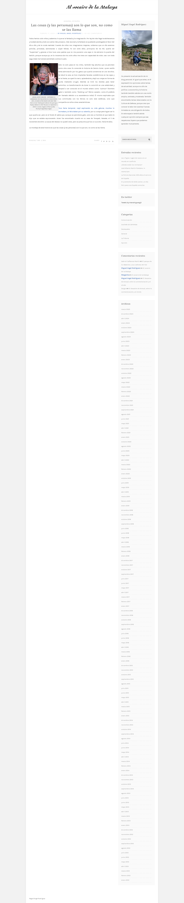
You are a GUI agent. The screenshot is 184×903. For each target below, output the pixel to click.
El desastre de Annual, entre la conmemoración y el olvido (136, 281)
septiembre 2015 (127, 679)
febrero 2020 (126, 469)
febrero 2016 (125, 656)
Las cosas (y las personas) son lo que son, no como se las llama (72, 27)
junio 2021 (125, 419)
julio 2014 (125, 743)
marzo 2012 (125, 871)
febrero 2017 (125, 601)
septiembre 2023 (127, 332)
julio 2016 (125, 633)
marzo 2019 (125, 496)
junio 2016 (125, 638)
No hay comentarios (93, 33)
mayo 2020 (125, 455)
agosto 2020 (126, 446)
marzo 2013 (125, 816)
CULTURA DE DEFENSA (129, 225)
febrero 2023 (126, 355)
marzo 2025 (125, 309)
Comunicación (126, 220)
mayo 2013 (125, 807)
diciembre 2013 (127, 775)
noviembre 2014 (127, 725)
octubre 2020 (126, 442)
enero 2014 (125, 770)
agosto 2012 (125, 848)
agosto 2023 (126, 337)
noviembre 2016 (127, 615)
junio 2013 (125, 802)
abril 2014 (125, 757)
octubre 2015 (126, 675)
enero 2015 (125, 716)
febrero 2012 (125, 875)
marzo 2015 (125, 707)
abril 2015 (125, 702)
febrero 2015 (125, 711)
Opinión (76, 21)
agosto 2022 (126, 378)
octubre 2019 (126, 478)
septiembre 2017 (127, 574)
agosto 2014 (125, 738)
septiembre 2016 (127, 624)
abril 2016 (125, 647)
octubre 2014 (126, 729)
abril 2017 (125, 592)
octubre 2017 (126, 570)
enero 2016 (125, 661)
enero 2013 (125, 825)
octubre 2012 (126, 839)
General (68, 21)
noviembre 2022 (127, 369)
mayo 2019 (125, 487)
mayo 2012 (125, 862)
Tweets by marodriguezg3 (131, 203)
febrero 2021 (125, 433)
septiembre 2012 (127, 843)
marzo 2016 (125, 652)
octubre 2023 (126, 328)
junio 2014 (125, 748)
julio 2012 (125, 853)
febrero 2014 (125, 766)
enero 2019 (125, 506)
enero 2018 (125, 556)
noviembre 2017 (127, 565)
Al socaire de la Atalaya (140, 275)
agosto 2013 (125, 793)
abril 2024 (125, 318)
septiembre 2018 (127, 524)
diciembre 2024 (127, 314)
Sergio (123, 288)
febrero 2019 (125, 501)
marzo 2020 (125, 465)
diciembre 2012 (127, 830)
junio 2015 (125, 693)
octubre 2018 (126, 519)
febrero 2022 (126, 391)
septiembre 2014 (127, 734)
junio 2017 (125, 583)
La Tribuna (125, 238)
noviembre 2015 (127, 670)
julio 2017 (124, 579)
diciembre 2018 (127, 510)
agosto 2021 (125, 414)
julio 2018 (125, 528)
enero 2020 (125, 474)
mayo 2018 (125, 538)
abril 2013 (125, 812)
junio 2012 (125, 857)
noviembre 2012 (127, 834)
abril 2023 (125, 346)
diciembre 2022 (127, 364)
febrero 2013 (125, 821)
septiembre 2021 (127, 410)
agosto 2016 (125, 629)
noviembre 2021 (127, 405)
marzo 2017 (125, 597)
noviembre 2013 (127, 780)
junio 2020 (125, 451)
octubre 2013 (126, 784)
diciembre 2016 (127, 611)
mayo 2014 (125, 752)
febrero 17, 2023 (47, 33)
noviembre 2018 (127, 515)
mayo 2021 (125, 423)
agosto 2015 (125, 684)
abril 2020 (125, 460)
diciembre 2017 (127, 560)
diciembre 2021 (127, 401)
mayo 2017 (125, 588)
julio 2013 (125, 798)
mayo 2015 (125, 697)
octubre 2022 (126, 373)
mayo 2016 (125, 643)
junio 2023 (125, 341)
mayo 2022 (125, 382)
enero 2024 (125, 323)
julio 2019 (125, 483)
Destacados (125, 229)
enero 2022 (125, 396)
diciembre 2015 (127, 665)
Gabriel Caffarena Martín (130, 261)
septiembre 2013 (127, 789)
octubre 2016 (126, 620)
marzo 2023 (125, 350)
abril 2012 (125, 866)
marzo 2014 (125, 761)
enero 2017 (125, 606)
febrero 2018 (125, 551)
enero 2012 (125, 880)
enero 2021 (125, 437)
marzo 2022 (125, 387)
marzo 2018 (125, 547)
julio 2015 (124, 688)
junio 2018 (125, 533)
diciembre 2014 (127, 720)
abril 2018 (125, 542)
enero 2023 (125, 359)
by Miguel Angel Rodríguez (69, 33)
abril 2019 (125, 492)
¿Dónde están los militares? (131, 165)
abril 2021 (125, 428)
